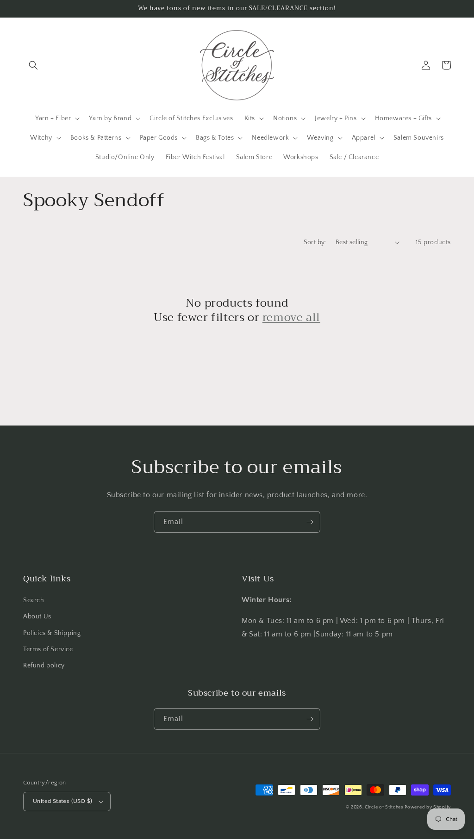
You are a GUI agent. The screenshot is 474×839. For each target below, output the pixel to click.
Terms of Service (48, 649)
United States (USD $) (62, 801)
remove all (291, 317)
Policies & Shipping (52, 633)
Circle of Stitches (384, 807)
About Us (37, 616)
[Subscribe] (309, 522)
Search (33, 600)
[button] (33, 65)
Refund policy (44, 665)
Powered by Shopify (428, 807)
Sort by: (315, 242)
